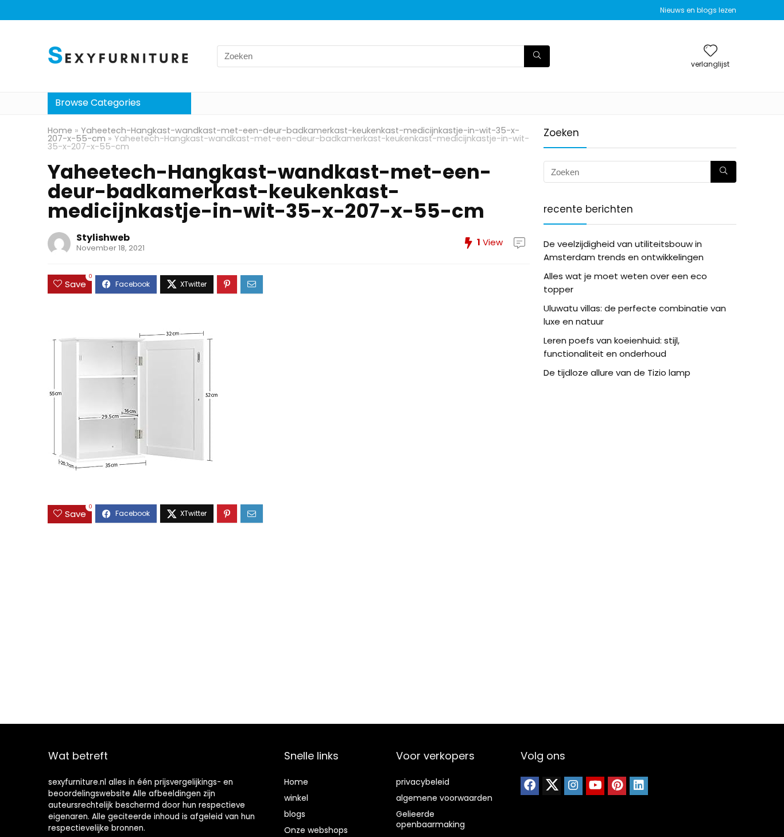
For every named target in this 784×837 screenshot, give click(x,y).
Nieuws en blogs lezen (698, 10)
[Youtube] (595, 786)
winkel (296, 798)
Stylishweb (103, 237)
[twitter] (551, 786)
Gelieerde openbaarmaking (430, 819)
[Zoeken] (537, 56)
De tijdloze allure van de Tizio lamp (617, 373)
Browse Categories (98, 102)
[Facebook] (530, 786)
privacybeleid (422, 782)
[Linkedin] (639, 786)
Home (60, 130)
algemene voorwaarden (444, 798)
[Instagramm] (573, 786)
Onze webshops (316, 830)
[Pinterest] (617, 786)
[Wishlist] (710, 51)
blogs (294, 814)
